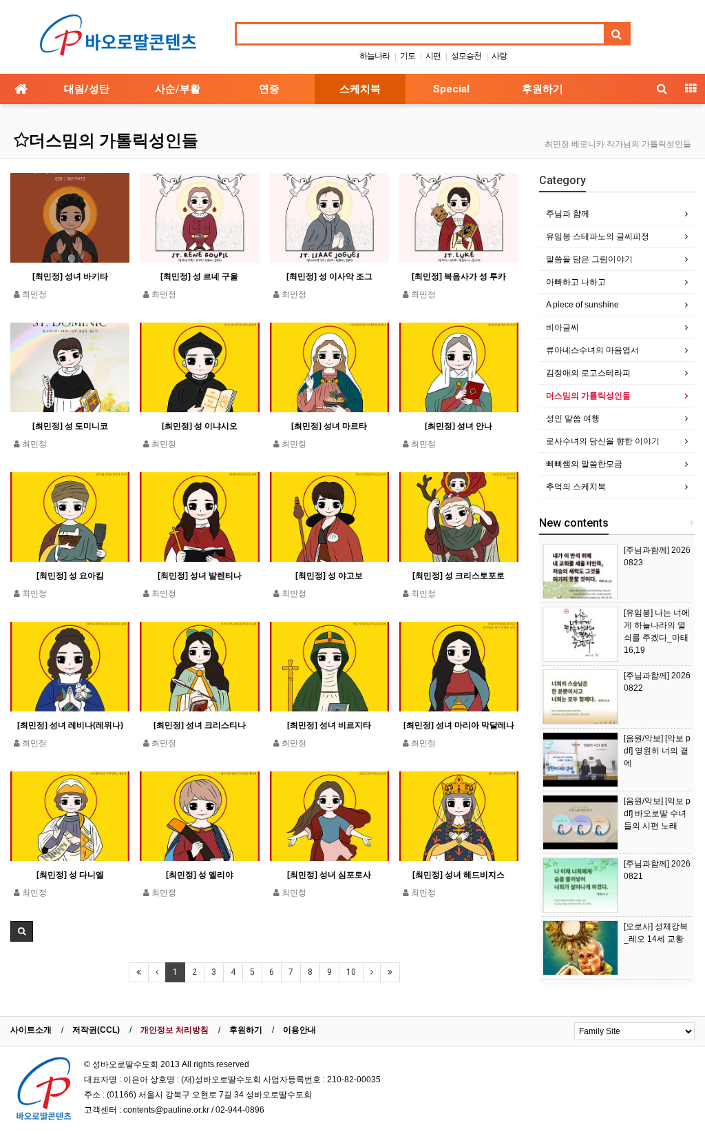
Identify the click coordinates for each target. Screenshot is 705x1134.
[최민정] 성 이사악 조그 (329, 276)
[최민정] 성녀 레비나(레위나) (70, 725)
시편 (433, 56)
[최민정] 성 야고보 (329, 575)
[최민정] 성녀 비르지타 (329, 725)
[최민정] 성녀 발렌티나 (200, 575)
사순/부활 (177, 89)
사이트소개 (31, 1030)
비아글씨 (562, 327)
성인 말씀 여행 (573, 418)
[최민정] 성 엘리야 (199, 875)
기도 (407, 56)
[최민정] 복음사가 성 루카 (459, 276)
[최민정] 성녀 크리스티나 (200, 725)
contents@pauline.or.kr (166, 1110)
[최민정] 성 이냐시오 (200, 426)
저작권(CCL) (96, 1030)
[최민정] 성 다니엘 (70, 875)
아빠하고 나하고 (576, 282)
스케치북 (360, 89)
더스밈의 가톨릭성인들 (113, 140)
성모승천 (466, 56)
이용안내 (299, 1030)
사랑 (499, 56)
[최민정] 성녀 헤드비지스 (458, 875)
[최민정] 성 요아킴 (70, 575)
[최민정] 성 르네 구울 (199, 276)
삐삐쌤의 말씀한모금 (584, 464)
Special (451, 89)
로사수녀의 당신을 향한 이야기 (603, 441)
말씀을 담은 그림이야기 (589, 259)
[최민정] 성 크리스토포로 (458, 575)
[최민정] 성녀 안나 (458, 426)
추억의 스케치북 (576, 487)
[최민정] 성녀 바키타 (70, 276)
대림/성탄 (86, 89)
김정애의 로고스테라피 (588, 373)
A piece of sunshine (582, 305)
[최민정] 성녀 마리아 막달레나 (458, 725)
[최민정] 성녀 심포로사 (329, 875)
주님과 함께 (567, 214)
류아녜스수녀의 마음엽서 (592, 350)
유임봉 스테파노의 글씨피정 (597, 236)
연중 (269, 89)
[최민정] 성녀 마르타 (329, 426)
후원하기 (542, 89)
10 (351, 972)
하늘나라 (374, 56)
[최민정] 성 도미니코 (70, 426)
